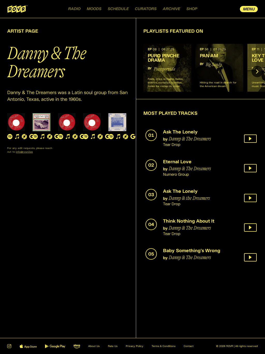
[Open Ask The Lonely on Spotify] (9, 136)
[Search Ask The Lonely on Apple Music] (17, 136)
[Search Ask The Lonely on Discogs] (24, 136)
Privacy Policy (134, 346)
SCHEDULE (118, 9)
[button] (167, 68)
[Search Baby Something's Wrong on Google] (132, 136)
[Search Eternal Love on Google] (57, 136)
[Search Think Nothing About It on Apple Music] (92, 136)
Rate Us (112, 346)
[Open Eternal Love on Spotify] (35, 136)
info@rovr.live (24, 152)
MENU (249, 9)
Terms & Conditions (163, 346)
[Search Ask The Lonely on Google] (31, 136)
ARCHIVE (171, 9)
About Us (94, 346)
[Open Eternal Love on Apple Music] (42, 136)
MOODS (94, 9)
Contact (189, 346)
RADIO (74, 9)
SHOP (191, 9)
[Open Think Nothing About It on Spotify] (85, 136)
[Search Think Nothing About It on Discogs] (100, 136)
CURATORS (146, 9)
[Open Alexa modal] (76, 346)
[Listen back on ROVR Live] (250, 138)
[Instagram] (9, 346)
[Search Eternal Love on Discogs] (49, 136)
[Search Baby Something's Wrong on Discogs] (125, 136)
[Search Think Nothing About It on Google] (107, 136)
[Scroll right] (257, 71)
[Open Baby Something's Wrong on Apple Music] (118, 136)
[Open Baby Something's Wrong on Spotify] (111, 136)
